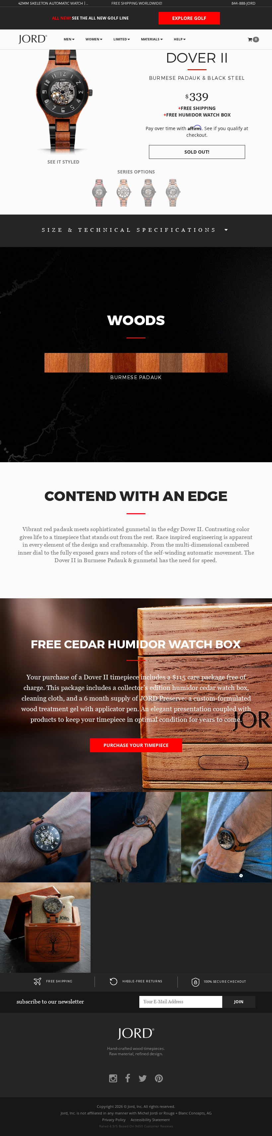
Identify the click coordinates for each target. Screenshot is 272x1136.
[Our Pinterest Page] (159, 1078)
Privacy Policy (114, 1119)
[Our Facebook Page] (127, 1078)
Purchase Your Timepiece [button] (136, 745)
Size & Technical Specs (131, 230)
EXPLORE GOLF (189, 18)
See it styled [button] (63, 162)
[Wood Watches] (33, 39)
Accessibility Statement (150, 1119)
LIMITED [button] (120, 39)
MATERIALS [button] (150, 39)
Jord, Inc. (135, 1106)
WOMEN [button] (92, 39)
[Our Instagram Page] (113, 1078)
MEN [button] (67, 39)
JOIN (238, 1002)
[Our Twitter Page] (142, 1078)
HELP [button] (178, 39)
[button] (253, 39)
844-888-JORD (243, 3)
